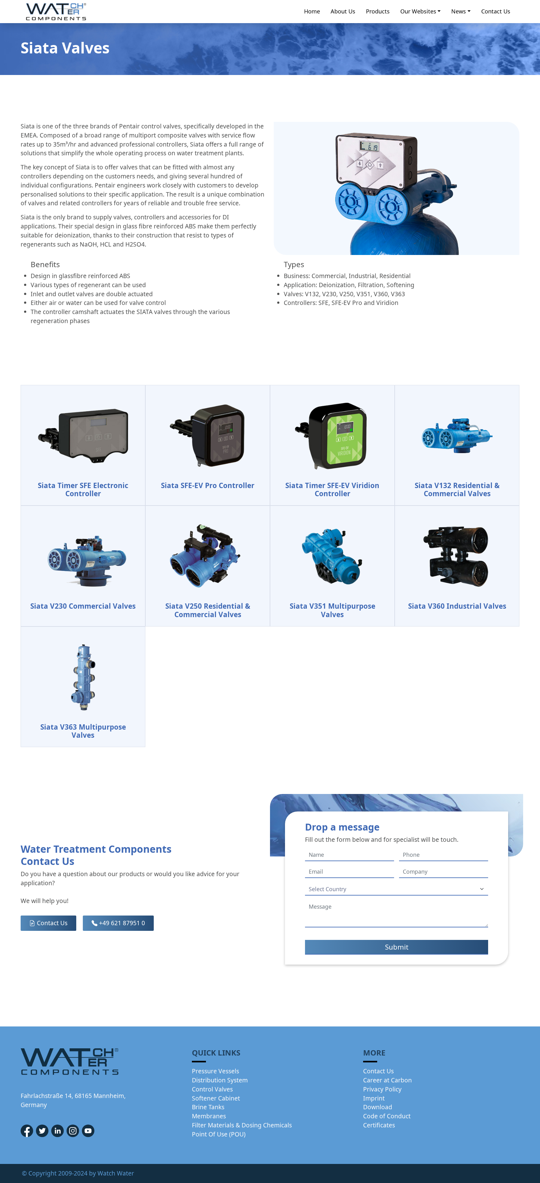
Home (312, 11)
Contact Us (495, 11)
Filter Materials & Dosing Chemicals (242, 1125)
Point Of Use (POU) (219, 1134)
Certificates (379, 1125)
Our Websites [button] (418, 11)
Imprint (374, 1098)
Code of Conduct (387, 1116)
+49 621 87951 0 (121, 923)
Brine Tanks (208, 1107)
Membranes (209, 1116)
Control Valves (212, 1089)
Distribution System (220, 1080)
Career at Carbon (387, 1080)
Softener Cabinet (216, 1098)
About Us (343, 11)
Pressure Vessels (215, 1071)
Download (377, 1107)
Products (378, 11)
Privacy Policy (382, 1089)
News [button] (458, 11)
